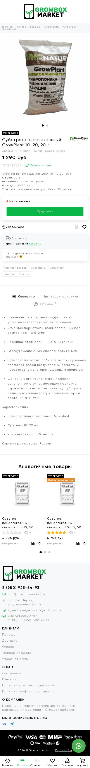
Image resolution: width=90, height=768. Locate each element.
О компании (12, 673)
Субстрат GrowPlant (17, 274)
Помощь (8, 634)
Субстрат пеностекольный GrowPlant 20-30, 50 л (65, 523)
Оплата (8, 646)
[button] (43, 125)
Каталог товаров (15, 267)
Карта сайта (63, 750)
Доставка (9, 640)
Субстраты (38, 267)
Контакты (9, 679)
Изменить (35, 243)
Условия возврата (16, 652)
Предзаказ (45, 211)
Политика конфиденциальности (28, 691)
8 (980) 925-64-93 (21, 587)
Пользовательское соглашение (28, 685)
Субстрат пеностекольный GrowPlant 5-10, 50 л (19, 523)
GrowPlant (57, 267)
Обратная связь (15, 659)
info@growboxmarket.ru (26, 594)
